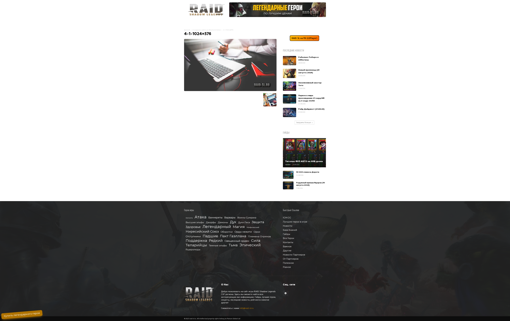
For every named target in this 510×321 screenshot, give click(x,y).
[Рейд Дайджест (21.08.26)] (289, 112)
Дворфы (211, 222)
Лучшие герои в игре (295, 222)
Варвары (229, 217)
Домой (187, 30)
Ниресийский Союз (202, 231)
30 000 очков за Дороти (307, 172)
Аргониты (189, 218)
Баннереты (215, 217)
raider (288, 164)
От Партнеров (290, 259)
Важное (287, 246)
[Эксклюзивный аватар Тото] (289, 86)
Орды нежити (243, 231)
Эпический (250, 245)
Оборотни (227, 231)
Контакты (288, 242)
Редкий (216, 240)
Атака (201, 217)
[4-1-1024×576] (230, 90)
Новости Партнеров (294, 254)
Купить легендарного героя (22, 314)
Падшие (210, 236)
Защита (258, 222)
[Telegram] (285, 293)
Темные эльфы (218, 245)
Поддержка (196, 240)
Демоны (223, 222)
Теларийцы (196, 245)
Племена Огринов (259, 236)
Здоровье (193, 227)
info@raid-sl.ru (247, 308)
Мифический (253, 227)
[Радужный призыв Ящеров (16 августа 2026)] (288, 185)
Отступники (193, 236)
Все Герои (288, 238)
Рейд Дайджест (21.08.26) (311, 109)
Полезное (288, 263)
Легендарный (217, 226)
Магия (239, 226)
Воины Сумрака (246, 217)
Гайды (286, 234)
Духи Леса (244, 222)
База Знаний (290, 230)
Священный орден (237, 241)
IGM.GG (287, 217)
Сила (255, 240)
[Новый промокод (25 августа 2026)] (289, 73)
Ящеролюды (193, 249)
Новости (287, 226)
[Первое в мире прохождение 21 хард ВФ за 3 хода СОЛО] (289, 99)
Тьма (233, 245)
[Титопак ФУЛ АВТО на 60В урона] (304, 152)
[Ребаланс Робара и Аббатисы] (289, 60)
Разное (287, 267)
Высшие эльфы (195, 222)
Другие (287, 250)
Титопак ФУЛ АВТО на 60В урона (304, 161)
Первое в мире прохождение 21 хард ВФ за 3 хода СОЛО (311, 98)
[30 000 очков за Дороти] (288, 175)
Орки (257, 231)
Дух (233, 222)
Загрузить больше (303, 122)
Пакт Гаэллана (233, 236)
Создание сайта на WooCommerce (206, 30)
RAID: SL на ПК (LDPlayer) (304, 38)
